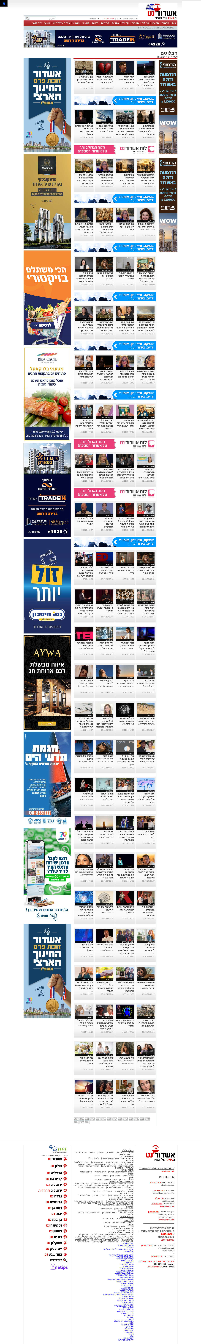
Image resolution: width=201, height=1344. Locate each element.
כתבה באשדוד (127, 1304)
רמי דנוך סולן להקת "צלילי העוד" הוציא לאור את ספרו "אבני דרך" (125, 328)
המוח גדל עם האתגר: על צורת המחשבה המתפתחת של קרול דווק (105, 377)
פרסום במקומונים (126, 1264)
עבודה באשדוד (127, 1302)
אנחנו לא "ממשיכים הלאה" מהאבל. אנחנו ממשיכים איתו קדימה (104, 475)
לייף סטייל (128, 1220)
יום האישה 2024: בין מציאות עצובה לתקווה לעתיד (84, 985)
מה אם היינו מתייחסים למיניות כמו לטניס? (146, 683)
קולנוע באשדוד (86, 1172)
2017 (114, 1119)
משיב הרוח (108, 756)
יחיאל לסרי (129, 1332)
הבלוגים (161, 57)
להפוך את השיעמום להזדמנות (150, 947)
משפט (76, 23)
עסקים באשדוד (84, 1242)
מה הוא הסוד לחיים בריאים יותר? (86, 1061)
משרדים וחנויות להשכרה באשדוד (120, 1279)
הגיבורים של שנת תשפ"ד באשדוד (120, 1201)
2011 (82, 1119)
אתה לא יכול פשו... (85, 799)
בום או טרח (121, 1152)
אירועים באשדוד (127, 1283)
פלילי (97, 1158)
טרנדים (107, 1222)
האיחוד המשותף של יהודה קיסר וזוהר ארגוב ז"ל (147, 759)
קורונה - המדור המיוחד (122, 1228)
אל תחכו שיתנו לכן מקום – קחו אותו (126, 227)
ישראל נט (129, 1247)
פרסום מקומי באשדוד (125, 1257)
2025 (82, 1122)
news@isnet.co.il (166, 1220)
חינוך (47, 23)
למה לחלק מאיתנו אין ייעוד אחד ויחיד (126, 79)
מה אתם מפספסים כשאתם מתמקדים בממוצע (108, 524)
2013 (92, 1119)
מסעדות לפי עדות (109, 1166)
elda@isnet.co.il (167, 1206)
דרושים (105, 23)
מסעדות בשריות (127, 1162)
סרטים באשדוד (127, 1242)
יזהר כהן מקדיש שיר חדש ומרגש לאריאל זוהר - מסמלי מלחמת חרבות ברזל (105, 1101)
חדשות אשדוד (126, 1156)
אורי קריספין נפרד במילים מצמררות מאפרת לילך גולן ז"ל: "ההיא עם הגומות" (125, 475)
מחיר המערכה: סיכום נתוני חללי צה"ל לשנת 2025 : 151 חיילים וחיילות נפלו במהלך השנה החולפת (104, 330)
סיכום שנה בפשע (102, 1185)
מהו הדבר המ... (128, 724)
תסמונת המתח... (127, 648)
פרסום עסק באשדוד (125, 1245)
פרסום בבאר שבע (126, 1278)
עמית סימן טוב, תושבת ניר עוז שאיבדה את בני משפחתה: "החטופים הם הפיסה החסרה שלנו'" (126, 840)
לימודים (119, 1218)
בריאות (103, 1195)
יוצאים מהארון (125, 1154)
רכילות (145, 23)
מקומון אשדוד (128, 1266)
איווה (131, 1323)
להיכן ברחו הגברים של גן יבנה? (86, 947)
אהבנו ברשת (122, 1236)
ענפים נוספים (128, 1176)
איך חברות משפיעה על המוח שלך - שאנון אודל (125, 423)
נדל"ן (90, 1158)
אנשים (92, 1152)
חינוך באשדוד (113, 1242)
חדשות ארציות (127, 1158)
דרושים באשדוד (127, 1285)
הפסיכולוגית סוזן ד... (85, 648)
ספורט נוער (115, 1176)
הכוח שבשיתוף (147, 718)
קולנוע (85, 23)
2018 (120, 1119)
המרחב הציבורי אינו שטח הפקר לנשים (126, 276)
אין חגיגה (108, 831)
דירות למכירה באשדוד (124, 1272)
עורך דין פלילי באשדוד (124, 1312)
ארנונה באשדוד (127, 1289)
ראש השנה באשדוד (116, 1238)
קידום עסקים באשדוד (125, 1259)
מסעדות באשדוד (126, 1270)
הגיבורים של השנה (126, 1184)
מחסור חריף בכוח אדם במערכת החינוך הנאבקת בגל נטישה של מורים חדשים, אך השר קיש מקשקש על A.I (146, 281)
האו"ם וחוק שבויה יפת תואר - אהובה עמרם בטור (146, 570)
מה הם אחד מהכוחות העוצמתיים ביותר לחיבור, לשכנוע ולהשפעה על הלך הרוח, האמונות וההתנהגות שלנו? (125, 877)
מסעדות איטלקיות (82, 1162)
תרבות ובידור (127, 1170)
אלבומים (129, 1189)
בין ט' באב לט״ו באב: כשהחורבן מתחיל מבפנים (85, 79)
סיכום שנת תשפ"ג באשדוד (121, 1181)
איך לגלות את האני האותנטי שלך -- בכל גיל (106, 570)
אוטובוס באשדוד (82, 1240)
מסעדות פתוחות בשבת (96, 1164)
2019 (125, 1119)
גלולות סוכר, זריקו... (85, 762)
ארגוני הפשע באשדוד (110, 1158)
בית (174, 23)
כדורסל (105, 1176)
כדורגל (97, 1176)
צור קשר (37, 23)
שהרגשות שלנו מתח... (104, 686)
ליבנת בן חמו (128, 1338)
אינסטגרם (96, 1191)
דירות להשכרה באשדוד (124, 1274)
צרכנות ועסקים (126, 1216)
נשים (131, 1236)
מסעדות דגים (97, 1162)
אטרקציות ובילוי (119, 1222)
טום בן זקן (129, 1327)
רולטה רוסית (86, 680)
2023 (147, 1119)
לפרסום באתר (94, 18)
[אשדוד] (158, 20)
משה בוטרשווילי (127, 1325)
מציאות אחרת (86, 869)
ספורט (155, 23)
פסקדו (130, 1334)
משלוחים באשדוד (126, 1268)
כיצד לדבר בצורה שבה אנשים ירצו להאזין (84, 521)
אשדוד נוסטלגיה (125, 1211)
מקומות (100, 1152)
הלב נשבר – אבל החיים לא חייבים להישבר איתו (105, 79)
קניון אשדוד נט (98, 1242)
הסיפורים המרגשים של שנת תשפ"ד (119, 1203)
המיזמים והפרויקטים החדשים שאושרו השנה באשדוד (112, 1234)
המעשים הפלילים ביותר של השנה (105, 1240)
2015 (103, 1119)
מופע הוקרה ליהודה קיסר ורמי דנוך (146, 834)
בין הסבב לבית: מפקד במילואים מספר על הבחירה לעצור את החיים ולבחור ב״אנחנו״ (146, 328)
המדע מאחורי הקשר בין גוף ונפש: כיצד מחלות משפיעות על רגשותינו (85, 912)
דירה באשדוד (128, 1308)
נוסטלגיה (98, 1180)
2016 (109, 1119)
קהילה (125, 23)
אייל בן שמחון (128, 1251)
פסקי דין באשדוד (126, 1226)
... (133, 85)
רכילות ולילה (127, 1150)
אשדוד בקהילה (126, 1193)
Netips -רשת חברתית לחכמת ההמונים (118, 1295)
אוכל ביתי (129, 1164)
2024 (76, 1122)
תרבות (135, 23)
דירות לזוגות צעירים (125, 1340)
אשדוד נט (172, 57)
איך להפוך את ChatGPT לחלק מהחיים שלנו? (105, 645)
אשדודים (110, 1152)
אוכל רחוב (119, 1168)
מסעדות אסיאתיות (116, 1164)
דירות (95, 23)
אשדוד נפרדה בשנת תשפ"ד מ (91, 1203)
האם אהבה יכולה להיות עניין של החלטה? (125, 910)
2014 (98, 1119)
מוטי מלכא (129, 1328)
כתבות (130, 1180)
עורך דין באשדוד (127, 1313)
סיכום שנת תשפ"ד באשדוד (121, 1199)
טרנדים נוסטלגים (93, 1213)
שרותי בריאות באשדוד (124, 1281)
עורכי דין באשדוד (110, 1226)
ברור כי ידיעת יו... (106, 912)
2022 (142, 1119)
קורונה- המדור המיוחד (124, 1230)
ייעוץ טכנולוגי (84, 1234)
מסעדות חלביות (112, 1162)
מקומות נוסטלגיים (126, 1213)
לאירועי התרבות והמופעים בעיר (121, 1172)
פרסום (130, 1319)
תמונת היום (107, 1191)
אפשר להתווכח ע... (106, 131)
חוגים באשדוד (100, 1172)
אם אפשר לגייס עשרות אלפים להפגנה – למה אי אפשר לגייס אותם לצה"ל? (125, 131)
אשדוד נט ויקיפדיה (125, 1298)
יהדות (111, 1236)
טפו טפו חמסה (147, 1095)
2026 (87, 1122)
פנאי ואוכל (102, 1236)
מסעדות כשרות (93, 1166)
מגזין (131, 1178)
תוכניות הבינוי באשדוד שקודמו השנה (89, 1201)
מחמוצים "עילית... (106, 950)
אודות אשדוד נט (61, 23)
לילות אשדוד (120, 1191)
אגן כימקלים (128, 1330)
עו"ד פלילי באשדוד (125, 1310)
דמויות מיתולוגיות (110, 1213)
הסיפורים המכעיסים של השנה (119, 1187)
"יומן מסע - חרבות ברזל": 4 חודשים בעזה (147, 1023)
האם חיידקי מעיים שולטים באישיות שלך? (125, 1023)
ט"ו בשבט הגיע (126, 1058)
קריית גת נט (128, 1315)
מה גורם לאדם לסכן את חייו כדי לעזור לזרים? (84, 1098)
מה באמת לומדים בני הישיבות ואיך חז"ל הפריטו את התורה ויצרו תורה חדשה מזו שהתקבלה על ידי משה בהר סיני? (125, 613)
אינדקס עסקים (89, 1236)
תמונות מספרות (111, 1180)
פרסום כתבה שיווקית (125, 1300)
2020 (131, 1119)
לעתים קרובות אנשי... (84, 1026)
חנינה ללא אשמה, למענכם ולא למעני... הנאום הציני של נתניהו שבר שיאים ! (146, 426)
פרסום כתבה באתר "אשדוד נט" (121, 1255)
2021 (136, 1119)
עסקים (115, 23)
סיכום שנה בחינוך (118, 1185)
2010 (76, 1119)
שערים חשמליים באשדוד (123, 1293)
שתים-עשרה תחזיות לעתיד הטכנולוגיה (106, 796)
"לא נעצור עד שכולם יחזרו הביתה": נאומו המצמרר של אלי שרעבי (85, 573)
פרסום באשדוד (127, 1296)
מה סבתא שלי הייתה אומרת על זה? (126, 570)
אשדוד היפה (128, 1195)
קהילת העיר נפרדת (118, 1197)
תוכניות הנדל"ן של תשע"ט (95, 1238)
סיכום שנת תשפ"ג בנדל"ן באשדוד (91, 1187)
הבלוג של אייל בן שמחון (164, 28)
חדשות (165, 23)
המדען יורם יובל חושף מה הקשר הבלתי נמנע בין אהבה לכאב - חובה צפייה (85, 837)
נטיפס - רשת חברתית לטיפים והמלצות (118, 1249)
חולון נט (130, 1317)
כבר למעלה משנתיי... (146, 229)
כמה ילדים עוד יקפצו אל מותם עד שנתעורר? (85, 374)
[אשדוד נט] (156, 1162)
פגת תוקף (129, 680)
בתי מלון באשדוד (126, 1261)
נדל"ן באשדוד (128, 1244)
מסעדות (129, 1160)
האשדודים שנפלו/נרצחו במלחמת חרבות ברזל (115, 1205)
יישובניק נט (128, 1262)
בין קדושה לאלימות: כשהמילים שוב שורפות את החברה (127, 180)
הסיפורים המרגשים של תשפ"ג (104, 1184)
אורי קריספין (153, 1212)
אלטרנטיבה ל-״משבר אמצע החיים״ (105, 608)
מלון (131, 1336)
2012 (87, 1119)
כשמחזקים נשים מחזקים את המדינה (105, 276)
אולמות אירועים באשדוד (123, 1306)
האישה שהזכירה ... (147, 988)
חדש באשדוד (108, 1218)
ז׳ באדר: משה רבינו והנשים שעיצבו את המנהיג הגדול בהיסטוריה (106, 229)
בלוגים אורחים (144, 28)
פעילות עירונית (115, 1195)
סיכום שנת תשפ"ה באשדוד (121, 1232)
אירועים (130, 1191)
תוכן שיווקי (129, 1218)
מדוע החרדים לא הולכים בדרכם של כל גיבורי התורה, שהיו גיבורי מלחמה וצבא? (104, 875)
